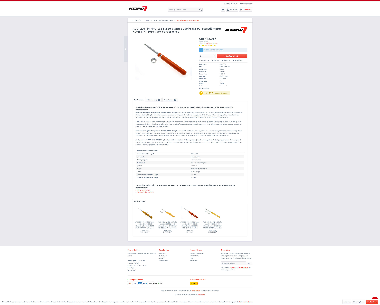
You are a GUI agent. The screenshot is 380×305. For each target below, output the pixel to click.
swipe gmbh (201, 294)
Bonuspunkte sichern (221, 93)
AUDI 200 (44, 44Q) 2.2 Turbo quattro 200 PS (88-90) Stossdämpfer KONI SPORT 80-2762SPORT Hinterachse (167, 225)
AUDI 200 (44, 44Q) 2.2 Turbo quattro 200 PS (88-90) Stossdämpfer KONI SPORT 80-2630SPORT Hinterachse (144, 225)
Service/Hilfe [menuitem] (246, 4)
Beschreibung (138, 100)
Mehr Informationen (245, 302)
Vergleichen (205, 60)
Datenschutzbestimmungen (239, 267)
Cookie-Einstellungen (197, 253)
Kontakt (161, 258)
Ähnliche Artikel (139, 201)
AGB (191, 258)
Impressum (194, 260)
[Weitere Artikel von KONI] (235, 30)
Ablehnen (347, 302)
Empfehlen (238, 60)
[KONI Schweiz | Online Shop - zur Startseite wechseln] (138, 8)
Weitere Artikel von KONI (145, 192)
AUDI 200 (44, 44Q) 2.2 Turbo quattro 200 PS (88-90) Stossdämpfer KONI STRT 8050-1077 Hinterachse (190, 225)
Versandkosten (196, 290)
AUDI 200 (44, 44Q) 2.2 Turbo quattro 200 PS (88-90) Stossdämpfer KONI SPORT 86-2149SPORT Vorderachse (212, 225)
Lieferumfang (153, 100)
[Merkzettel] (223, 10)
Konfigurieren (372, 302)
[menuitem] (185, 10)
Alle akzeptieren (358, 302)
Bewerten (227, 60)
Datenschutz (194, 256)
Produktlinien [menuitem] (231, 4)
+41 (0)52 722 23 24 (136, 260)
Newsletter (162, 253)
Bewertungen (170, 100)
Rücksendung (163, 260)
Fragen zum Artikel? (144, 190)
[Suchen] (200, 10)
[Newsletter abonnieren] (249, 263)
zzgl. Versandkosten (211, 43)
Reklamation (163, 256)
